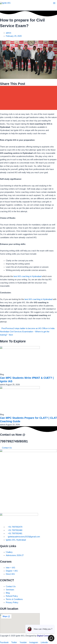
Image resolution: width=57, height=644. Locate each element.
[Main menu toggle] (54, 3)
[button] (28, 89)
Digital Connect (44, 636)
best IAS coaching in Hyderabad (27, 276)
